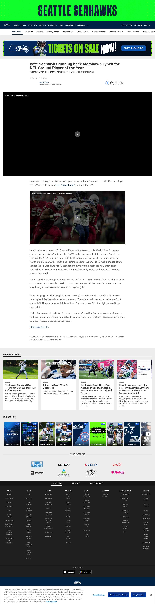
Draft (28, 494)
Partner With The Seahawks (9, 540)
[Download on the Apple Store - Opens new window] (69, 572)
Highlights (48, 494)
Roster (9, 494)
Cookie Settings (99, 595)
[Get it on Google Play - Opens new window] (85, 573)
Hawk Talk (87, 530)
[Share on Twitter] (112, 84)
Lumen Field (125, 494)
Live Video (48, 536)
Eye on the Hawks (68, 496)
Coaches (9, 502)
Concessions (125, 516)
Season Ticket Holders (146, 536)
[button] (77, 134)
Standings (9, 506)
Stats (9, 510)
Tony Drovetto (44, 82)
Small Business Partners (9, 532)
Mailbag (28, 520)
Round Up (28, 498)
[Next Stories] (148, 434)
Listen (86, 490)
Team (9, 490)
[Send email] (117, 84)
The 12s (68, 542)
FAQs (125, 532)
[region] (77, 595)
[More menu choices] (88, 25)
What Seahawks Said (28, 544)
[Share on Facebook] (107, 84)
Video (48, 490)
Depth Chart (9, 498)
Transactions (9, 520)
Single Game (146, 494)
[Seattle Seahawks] (77, 583)
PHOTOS (68, 490)
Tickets (146, 490)
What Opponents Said (28, 552)
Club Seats (146, 514)
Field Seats (146, 518)
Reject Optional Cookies (119, 595)
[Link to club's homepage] (7, 25)
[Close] (151, 595)
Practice (68, 526)
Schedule (105, 490)
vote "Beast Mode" (65, 184)
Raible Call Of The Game (48, 520)
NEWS (29, 490)
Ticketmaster (146, 542)
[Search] (123, 25)
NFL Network (49, 532)
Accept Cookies (138, 595)
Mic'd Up (48, 508)
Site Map (29, 558)
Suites (146, 510)
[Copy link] (122, 83)
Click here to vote (39, 326)
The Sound (48, 498)
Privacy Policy (51, 601)
